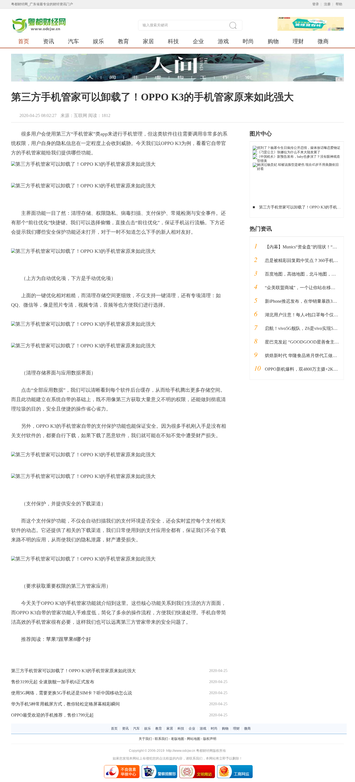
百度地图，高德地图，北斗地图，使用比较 (307, 274)
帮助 (339, 4)
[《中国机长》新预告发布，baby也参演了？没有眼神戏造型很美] (297, 157)
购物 (273, 41)
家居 (148, 41)
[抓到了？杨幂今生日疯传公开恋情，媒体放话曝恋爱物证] (296, 148)
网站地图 (193, 739)
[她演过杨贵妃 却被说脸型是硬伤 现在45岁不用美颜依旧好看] (297, 165)
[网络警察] (159, 767)
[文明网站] (197, 767)
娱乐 (98, 41)
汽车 (73, 41)
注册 (327, 4)
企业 (198, 41)
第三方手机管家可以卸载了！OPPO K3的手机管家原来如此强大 (73, 670)
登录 (315, 4)
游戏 (223, 41)
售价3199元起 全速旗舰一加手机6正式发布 (52, 681)
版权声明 (209, 739)
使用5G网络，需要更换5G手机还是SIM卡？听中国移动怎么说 (71, 693)
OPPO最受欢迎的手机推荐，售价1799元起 (52, 715)
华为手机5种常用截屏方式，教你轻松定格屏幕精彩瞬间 (65, 704)
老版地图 (177, 739)
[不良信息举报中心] (122, 767)
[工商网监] (235, 767)
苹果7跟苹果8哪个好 (68, 639)
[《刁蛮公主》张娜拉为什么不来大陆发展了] (286, 152)
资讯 (48, 41)
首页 (23, 41)
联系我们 (161, 739)
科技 (173, 41)
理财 (298, 41)
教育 (123, 41)
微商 (323, 41)
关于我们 (145, 739)
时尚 (248, 41)
